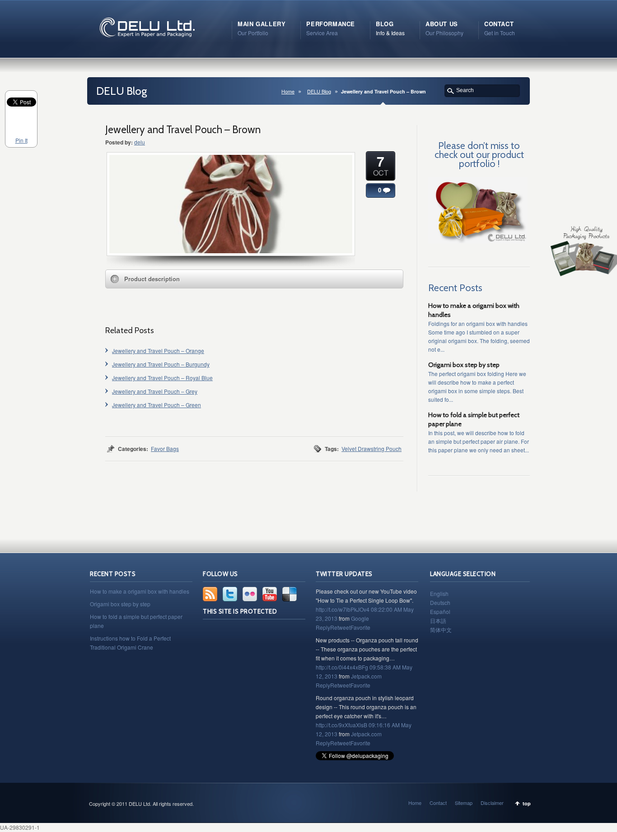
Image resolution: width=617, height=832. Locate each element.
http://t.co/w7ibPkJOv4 (342, 609)
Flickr (250, 594)
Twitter (230, 594)
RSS (210, 594)
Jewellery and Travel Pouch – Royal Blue (162, 377)
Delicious (289, 594)
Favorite (360, 627)
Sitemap (463, 802)
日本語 (438, 620)
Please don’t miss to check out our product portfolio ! (479, 154)
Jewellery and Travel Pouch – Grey (154, 391)
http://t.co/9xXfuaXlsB (341, 725)
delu (139, 142)
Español (440, 611)
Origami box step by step (464, 365)
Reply (323, 627)
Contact (438, 802)
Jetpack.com (366, 676)
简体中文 (441, 629)
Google (360, 618)
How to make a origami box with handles (139, 591)
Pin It (21, 140)
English (439, 593)
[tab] (254, 279)
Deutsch (440, 602)
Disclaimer (492, 802)
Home (287, 91)
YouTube (269, 594)
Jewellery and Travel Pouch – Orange (158, 350)
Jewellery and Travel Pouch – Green (156, 405)
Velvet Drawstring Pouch (371, 448)
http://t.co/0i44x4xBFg (342, 667)
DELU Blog (319, 91)
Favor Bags (165, 448)
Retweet (340, 627)
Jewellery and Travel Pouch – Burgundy (161, 364)
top (527, 803)
